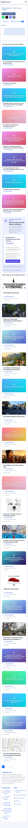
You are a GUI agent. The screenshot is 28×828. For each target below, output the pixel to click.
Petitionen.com (5, 2)
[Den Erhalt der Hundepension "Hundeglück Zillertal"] (14, 120)
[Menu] (25, 2)
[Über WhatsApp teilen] (3, 17)
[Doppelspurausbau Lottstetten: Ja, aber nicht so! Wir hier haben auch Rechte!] (14, 98)
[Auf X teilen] (6, 17)
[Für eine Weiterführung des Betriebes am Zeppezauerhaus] (14, 56)
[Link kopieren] (14, 17)
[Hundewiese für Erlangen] (14, 77)
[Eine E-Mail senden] (10, 17)
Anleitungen (6, 788)
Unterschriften (18, 21)
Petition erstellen (14, 261)
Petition (6, 21)
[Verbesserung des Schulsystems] (14, 183)
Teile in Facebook (10, 14)
